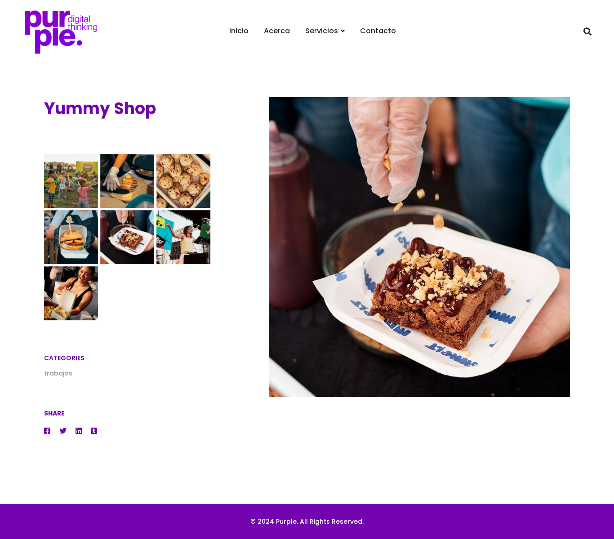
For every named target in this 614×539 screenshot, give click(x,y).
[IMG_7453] (71, 181)
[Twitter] (63, 431)
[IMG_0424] (71, 293)
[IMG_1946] (127, 237)
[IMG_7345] (127, 181)
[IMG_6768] (183, 181)
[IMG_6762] (71, 237)
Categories (64, 357)
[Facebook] (47, 431)
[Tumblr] (94, 431)
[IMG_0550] (183, 237)
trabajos (58, 373)
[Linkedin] (78, 431)
